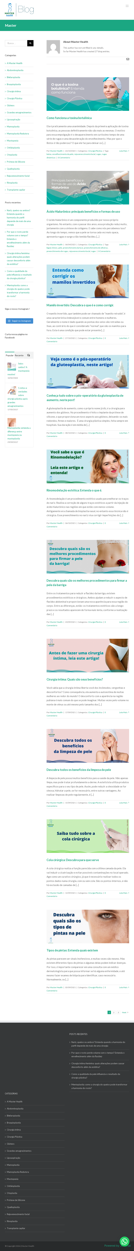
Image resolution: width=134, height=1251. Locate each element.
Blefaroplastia (13, 77)
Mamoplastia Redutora (18, 133)
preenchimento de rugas (57, 251)
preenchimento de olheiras (96, 248)
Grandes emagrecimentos (19, 112)
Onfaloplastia (13, 147)
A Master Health (14, 63)
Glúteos (10, 105)
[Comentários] (28, 355)
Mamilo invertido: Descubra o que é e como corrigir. (80, 305)
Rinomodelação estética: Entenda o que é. (74, 490)
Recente (19, 355)
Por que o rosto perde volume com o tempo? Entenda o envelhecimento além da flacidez (98, 1054)
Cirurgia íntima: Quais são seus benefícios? (75, 679)
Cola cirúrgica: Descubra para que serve (73, 860)
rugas (98, 154)
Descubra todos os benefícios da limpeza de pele (79, 770)
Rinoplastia (12, 182)
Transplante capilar (16, 189)
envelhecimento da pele (62, 154)
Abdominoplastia (15, 70)
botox (49, 154)
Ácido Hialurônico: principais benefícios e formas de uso (83, 211)
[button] (124, 1241)
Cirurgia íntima (14, 91)
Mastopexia (12, 140)
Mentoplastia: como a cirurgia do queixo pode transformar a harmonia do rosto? (99, 1086)
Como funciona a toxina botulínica (69, 118)
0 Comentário (64, 157)
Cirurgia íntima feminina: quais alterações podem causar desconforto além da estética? (97, 1065)
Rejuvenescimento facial (18, 176)
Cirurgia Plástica (95, 151)
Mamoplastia (13, 126)
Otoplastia (12, 154)
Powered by (117, 1245)
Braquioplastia (14, 84)
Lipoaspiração (13, 119)
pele (60, 248)
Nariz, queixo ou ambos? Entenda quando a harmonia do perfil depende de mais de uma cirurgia (19, 217)
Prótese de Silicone (16, 161)
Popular (10, 355)
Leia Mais (123, 151)
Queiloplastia (13, 168)
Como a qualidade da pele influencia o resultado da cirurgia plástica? (19, 275)
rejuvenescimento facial (84, 154)
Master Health (56, 151)
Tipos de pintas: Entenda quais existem (72, 950)
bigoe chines (52, 248)
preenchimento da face (73, 248)
